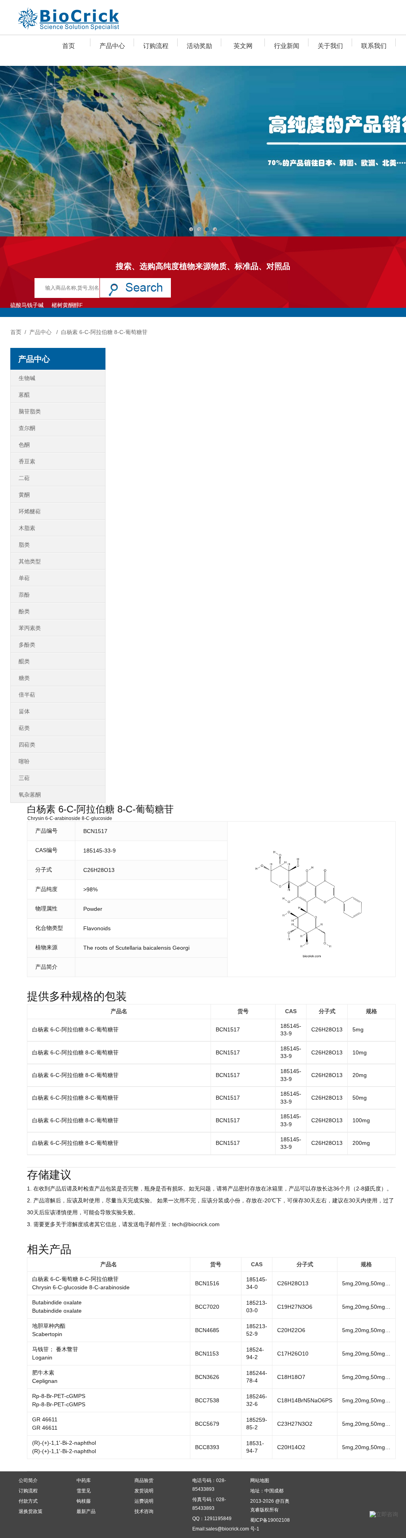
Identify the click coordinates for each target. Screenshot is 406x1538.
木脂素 (27, 528)
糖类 (24, 678)
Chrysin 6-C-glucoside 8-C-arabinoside (81, 1287)
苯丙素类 (30, 628)
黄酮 (24, 495)
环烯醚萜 (30, 511)
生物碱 (27, 378)
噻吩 (24, 761)
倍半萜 (27, 694)
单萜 (24, 578)
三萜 (24, 778)
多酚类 (27, 644)
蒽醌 (24, 395)
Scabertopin (47, 1334)
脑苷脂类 (30, 411)
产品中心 (112, 45)
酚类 (24, 611)
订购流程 (156, 45)
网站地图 (259, 1480)
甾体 (24, 711)
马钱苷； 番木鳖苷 (55, 1349)
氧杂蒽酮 (30, 794)
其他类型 (30, 561)
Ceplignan (44, 1381)
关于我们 (330, 45)
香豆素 (27, 461)
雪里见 (84, 1491)
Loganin (42, 1357)
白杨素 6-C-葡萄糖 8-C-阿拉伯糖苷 (75, 1279)
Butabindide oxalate (57, 1302)
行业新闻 (286, 45)
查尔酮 (27, 428)
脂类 (24, 544)
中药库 (84, 1480)
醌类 (24, 661)
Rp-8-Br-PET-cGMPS (58, 1396)
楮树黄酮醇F (67, 305)
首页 (68, 45)
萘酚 (24, 594)
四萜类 (27, 744)
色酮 (24, 445)
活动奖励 (199, 45)
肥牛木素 (43, 1372)
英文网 (243, 45)
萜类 (24, 728)
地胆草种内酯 (48, 1326)
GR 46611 (44, 1419)
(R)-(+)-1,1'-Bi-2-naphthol (64, 1443)
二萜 (24, 478)
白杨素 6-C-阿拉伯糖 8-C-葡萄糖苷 (104, 332)
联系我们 (374, 45)
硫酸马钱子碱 (27, 305)
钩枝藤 (84, 1501)
